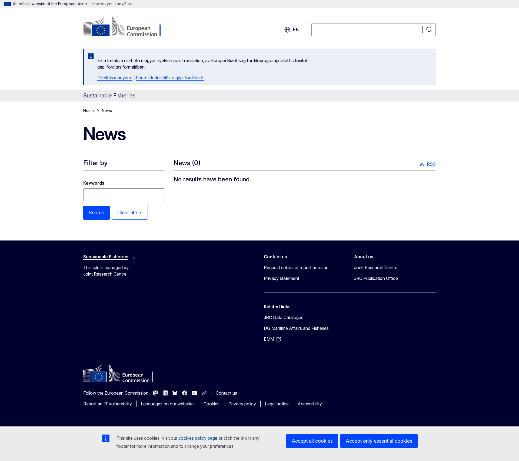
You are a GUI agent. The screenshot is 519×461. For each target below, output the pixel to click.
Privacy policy (242, 403)
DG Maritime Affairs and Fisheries (296, 328)
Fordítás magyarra (114, 77)
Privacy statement (281, 278)
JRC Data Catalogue (284, 317)
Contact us (226, 393)
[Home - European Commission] (127, 27)
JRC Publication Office (376, 278)
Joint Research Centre (375, 267)
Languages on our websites (168, 403)
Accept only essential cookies (379, 441)
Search (96, 212)
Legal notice (277, 403)
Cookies (211, 403)
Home (88, 110)
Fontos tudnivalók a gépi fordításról (170, 77)
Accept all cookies (312, 441)
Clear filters (129, 212)
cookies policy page (197, 438)
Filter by (95, 163)
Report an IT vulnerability (107, 403)
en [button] (296, 29)
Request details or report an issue (296, 267)
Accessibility (310, 403)
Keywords (93, 183)
